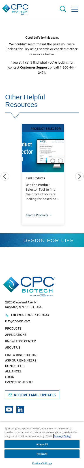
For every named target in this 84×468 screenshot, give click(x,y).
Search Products (37, 215)
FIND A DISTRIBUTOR (20, 355)
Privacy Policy (62, 436)
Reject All (42, 453)
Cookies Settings (42, 463)
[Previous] (5, 176)
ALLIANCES (13, 371)
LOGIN (9, 377)
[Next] (79, 176)
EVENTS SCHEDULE (19, 382)
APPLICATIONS (15, 334)
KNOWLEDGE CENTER (20, 341)
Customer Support (34, 67)
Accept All (42, 444)
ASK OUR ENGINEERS (21, 360)
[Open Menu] (74, 10)
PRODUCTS (13, 328)
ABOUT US (12, 347)
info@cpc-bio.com (17, 321)
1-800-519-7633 (37, 315)
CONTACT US (14, 366)
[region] (42, 445)
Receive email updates (35, 395)
